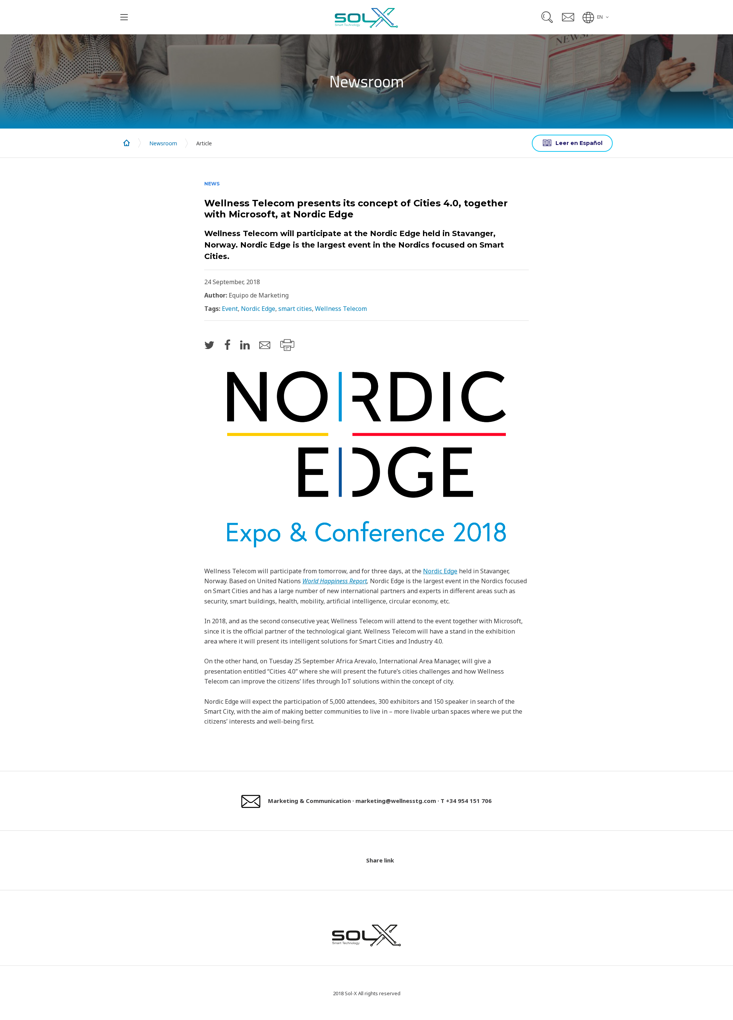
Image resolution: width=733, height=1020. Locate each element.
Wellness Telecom (341, 308)
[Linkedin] (245, 344)
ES (572, 143)
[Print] (287, 345)
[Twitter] (209, 344)
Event (230, 308)
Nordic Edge (258, 308)
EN (600, 17)
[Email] (264, 345)
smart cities (295, 308)
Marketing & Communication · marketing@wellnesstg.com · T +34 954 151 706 (380, 800)
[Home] (126, 143)
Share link (380, 860)
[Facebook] (227, 344)
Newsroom (163, 143)
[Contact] (568, 17)
